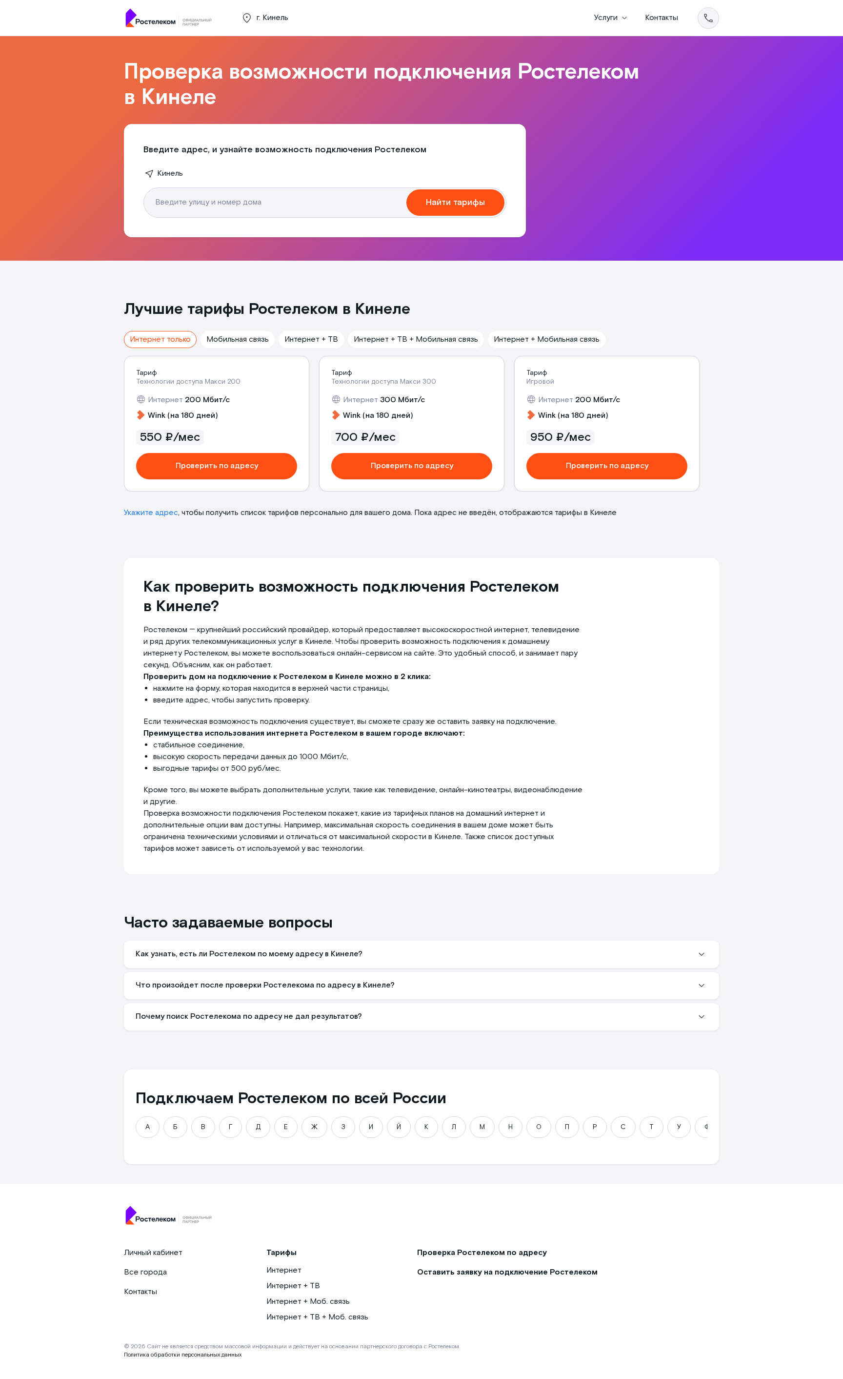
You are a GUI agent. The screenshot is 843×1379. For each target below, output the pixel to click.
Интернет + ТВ (311, 339)
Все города (145, 1272)
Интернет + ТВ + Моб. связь (317, 1317)
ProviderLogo (172, 18)
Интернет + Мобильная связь (547, 339)
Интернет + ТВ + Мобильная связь (416, 339)
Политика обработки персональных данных (182, 1354)
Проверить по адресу (217, 466)
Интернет (283, 1270)
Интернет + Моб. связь (308, 1302)
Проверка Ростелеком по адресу (482, 1253)
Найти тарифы (455, 202)
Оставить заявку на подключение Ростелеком (507, 1272)
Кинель (170, 173)
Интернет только (160, 339)
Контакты (661, 18)
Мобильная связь (237, 339)
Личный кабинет (153, 1253)
